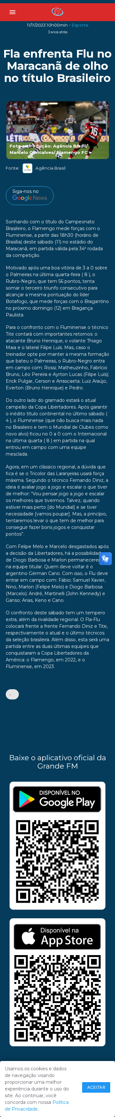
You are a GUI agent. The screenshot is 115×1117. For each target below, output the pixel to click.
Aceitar (96, 1087)
